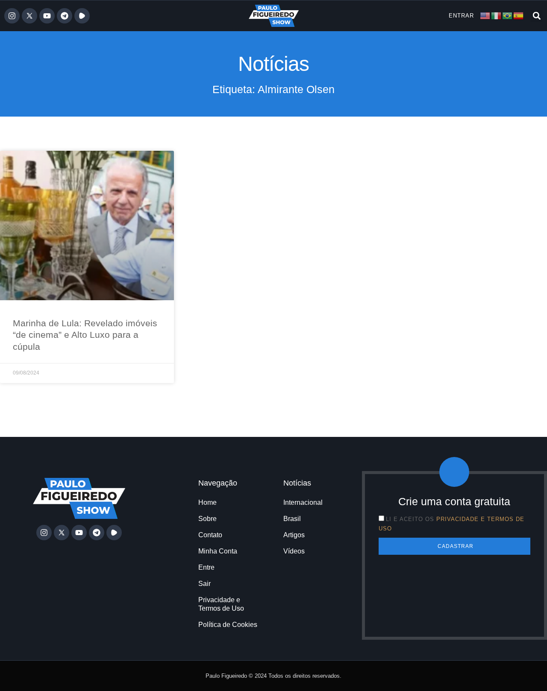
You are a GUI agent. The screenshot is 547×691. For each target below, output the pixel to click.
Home (207, 502)
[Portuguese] (507, 15)
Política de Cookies (227, 624)
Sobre (207, 518)
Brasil (292, 518)
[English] (485, 15)
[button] (536, 16)
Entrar (461, 15)
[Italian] (496, 15)
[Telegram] (64, 15)
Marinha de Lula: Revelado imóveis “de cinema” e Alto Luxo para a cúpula (85, 334)
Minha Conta (217, 551)
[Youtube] (47, 15)
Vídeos (294, 551)
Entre (206, 567)
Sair (204, 583)
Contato (210, 535)
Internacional (303, 502)
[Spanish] (518, 15)
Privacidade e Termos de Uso (221, 604)
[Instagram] (12, 15)
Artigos (294, 535)
